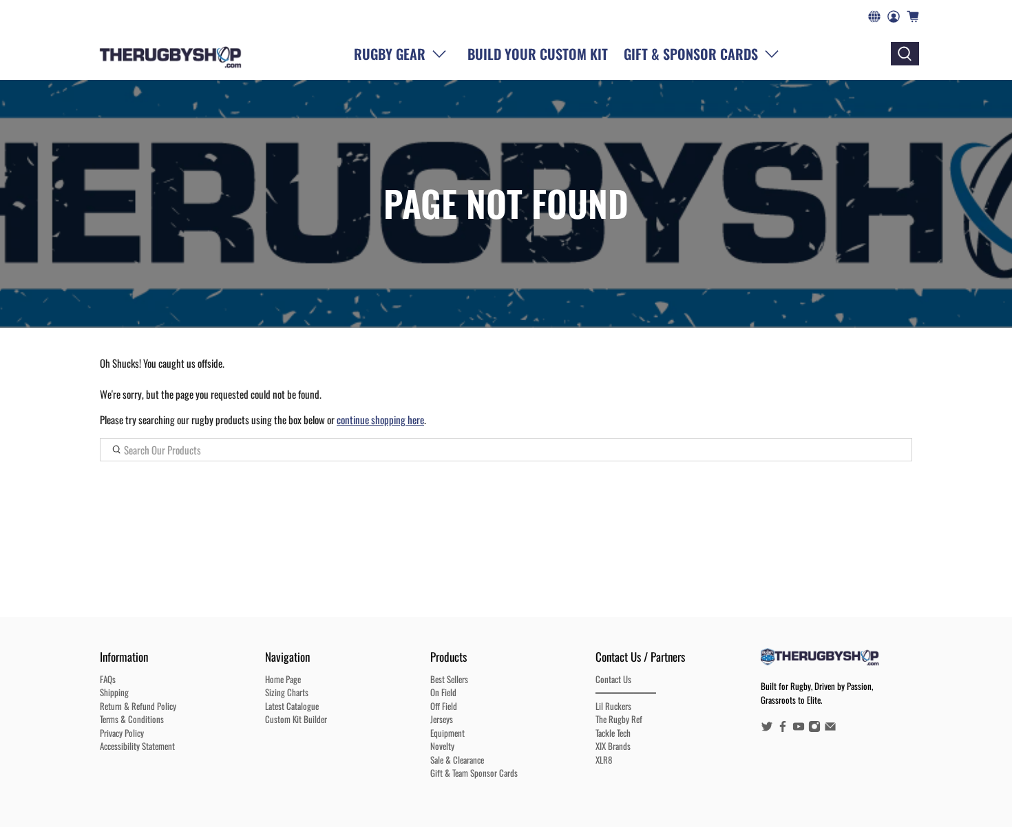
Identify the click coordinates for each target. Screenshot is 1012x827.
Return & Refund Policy (138, 706)
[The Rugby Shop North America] (170, 53)
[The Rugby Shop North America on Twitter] (767, 728)
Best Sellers (449, 679)
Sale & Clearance (457, 759)
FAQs (108, 679)
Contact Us (613, 679)
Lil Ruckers (613, 706)
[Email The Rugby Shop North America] (830, 728)
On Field (443, 692)
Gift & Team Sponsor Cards (474, 772)
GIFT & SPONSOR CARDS (691, 53)
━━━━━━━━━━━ (625, 692)
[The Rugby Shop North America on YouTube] (798, 728)
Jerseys (441, 719)
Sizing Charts (286, 692)
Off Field (443, 706)
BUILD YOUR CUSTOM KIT (537, 53)
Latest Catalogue (292, 706)
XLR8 (603, 759)
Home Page (283, 679)
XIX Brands (613, 746)
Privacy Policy (122, 733)
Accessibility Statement (137, 746)
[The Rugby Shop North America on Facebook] (783, 728)
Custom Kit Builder (296, 719)
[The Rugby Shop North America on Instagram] (814, 728)
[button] (704, 53)
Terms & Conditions (132, 719)
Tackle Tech (613, 733)
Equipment (447, 733)
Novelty (442, 746)
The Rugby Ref (618, 719)
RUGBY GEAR (389, 53)
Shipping (114, 692)
